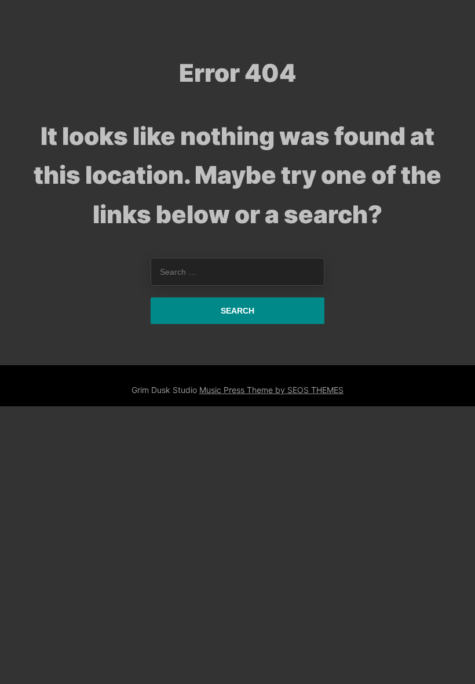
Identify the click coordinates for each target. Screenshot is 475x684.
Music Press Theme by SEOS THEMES (271, 390)
